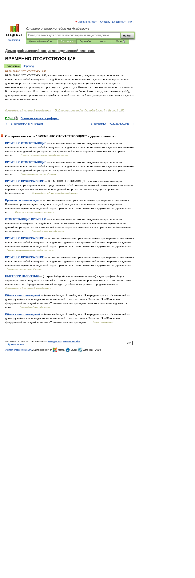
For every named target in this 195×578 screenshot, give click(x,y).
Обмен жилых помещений (22, 295)
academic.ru (14, 40)
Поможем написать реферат (40, 118)
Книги (103, 41)
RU (130, 22)
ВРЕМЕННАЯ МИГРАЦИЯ (27, 123)
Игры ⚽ (120, 41)
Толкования (67, 41)
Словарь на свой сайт (112, 22)
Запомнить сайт (88, 22)
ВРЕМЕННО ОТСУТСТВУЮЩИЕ (25, 143)
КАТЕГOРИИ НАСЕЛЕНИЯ (22, 276)
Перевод (28, 65)
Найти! (127, 35)
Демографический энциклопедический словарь (42, 41)
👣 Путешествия (16, 344)
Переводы (85, 41)
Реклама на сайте (71, 341)
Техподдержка (55, 341)
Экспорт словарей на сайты (18, 350)
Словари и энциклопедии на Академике (57, 28)
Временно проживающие (22, 200)
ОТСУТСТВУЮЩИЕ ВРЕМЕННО (25, 219)
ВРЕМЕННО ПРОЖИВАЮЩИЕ (110, 123)
